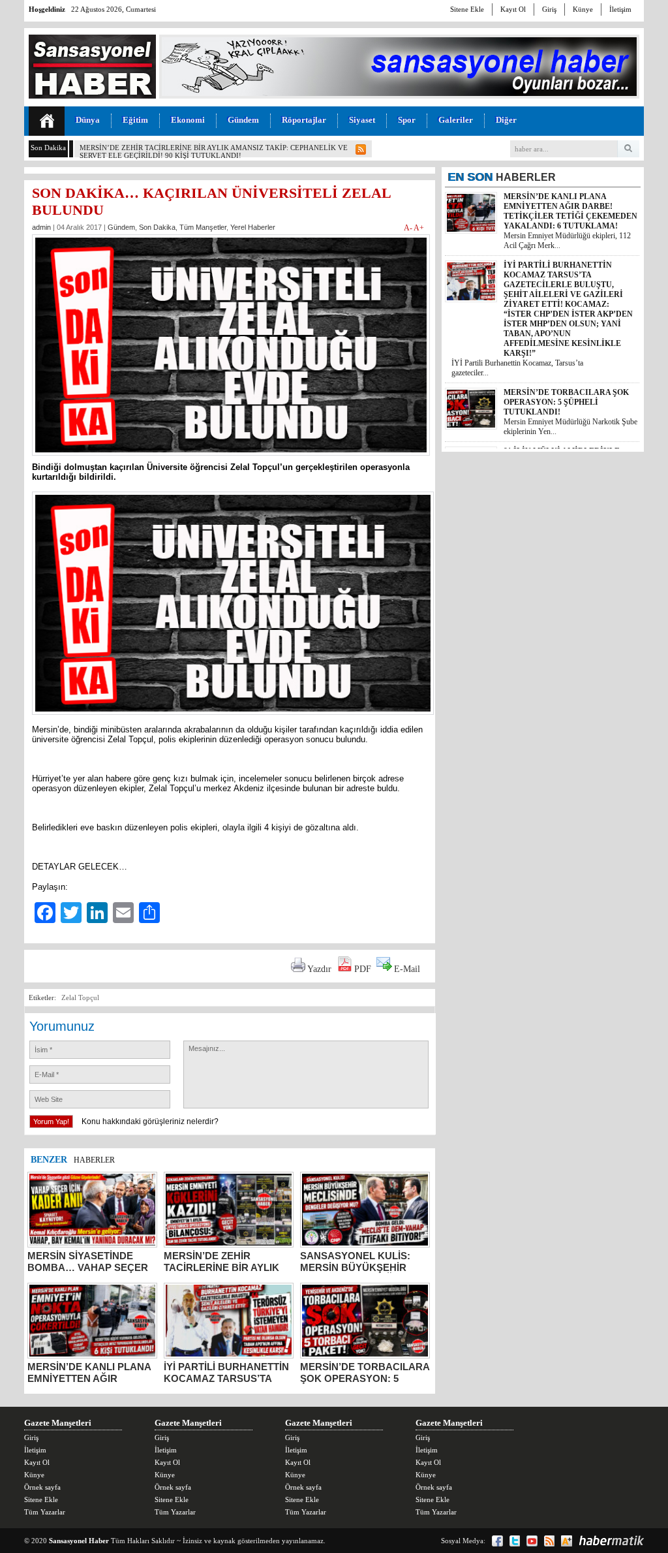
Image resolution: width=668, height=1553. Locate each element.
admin (41, 227)
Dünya (88, 120)
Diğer (506, 120)
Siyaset (362, 120)
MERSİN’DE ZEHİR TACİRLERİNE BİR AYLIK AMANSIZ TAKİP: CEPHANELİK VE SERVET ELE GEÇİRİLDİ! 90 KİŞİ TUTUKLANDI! (214, 151)
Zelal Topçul (80, 997)
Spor (407, 120)
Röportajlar (304, 120)
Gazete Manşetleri (57, 1423)
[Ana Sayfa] (47, 121)
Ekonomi (188, 120)
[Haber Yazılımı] (611, 1540)
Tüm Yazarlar (44, 1512)
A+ (419, 227)
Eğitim (135, 120)
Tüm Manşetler (202, 227)
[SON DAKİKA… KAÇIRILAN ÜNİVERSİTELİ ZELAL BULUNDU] (231, 459)
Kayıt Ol (513, 9)
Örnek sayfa (42, 1487)
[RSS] (549, 1540)
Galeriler (455, 120)
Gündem (243, 120)
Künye (583, 9)
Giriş (549, 9)
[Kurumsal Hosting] (566, 1540)
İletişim (620, 9)
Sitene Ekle (467, 9)
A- (409, 227)
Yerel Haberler (252, 227)
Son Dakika (157, 227)
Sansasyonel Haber (79, 1541)
